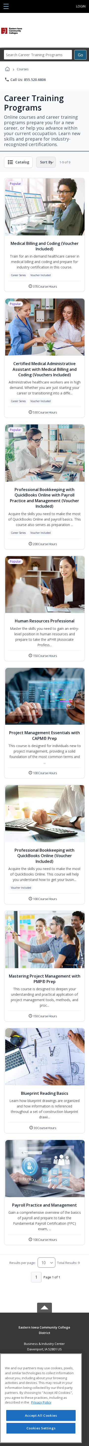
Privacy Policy (41, 1402)
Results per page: (22, 1262)
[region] (41, 1398)
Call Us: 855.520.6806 (25, 79)
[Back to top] (44, 1331)
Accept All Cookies (41, 1415)
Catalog (22, 162)
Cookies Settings (41, 1428)
